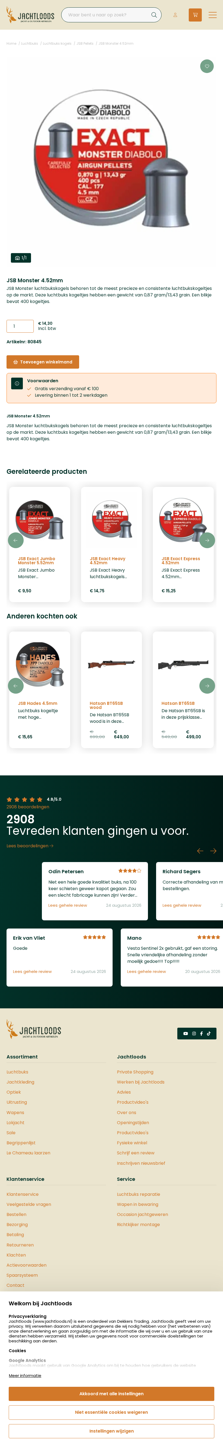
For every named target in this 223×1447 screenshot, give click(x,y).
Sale (11, 1132)
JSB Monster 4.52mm (116, 43)
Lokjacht (15, 1122)
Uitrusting (17, 1102)
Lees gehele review (67, 905)
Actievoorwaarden (27, 1265)
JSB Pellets (85, 43)
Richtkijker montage (138, 1224)
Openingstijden (133, 1122)
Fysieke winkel (132, 1142)
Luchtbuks (29, 43)
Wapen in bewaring (137, 1204)
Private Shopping (135, 1072)
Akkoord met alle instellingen (111, 1394)
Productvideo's (132, 1102)
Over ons (126, 1112)
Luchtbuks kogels (57, 43)
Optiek (14, 1092)
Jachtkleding (20, 1082)
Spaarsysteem (22, 1275)
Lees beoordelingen (28, 846)
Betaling (15, 1234)
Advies (124, 1092)
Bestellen (16, 1214)
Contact (15, 1285)
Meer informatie (25, 1375)
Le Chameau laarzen (28, 1152)
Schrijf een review (135, 1152)
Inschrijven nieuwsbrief (141, 1163)
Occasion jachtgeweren (142, 1214)
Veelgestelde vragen (29, 1204)
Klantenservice (23, 1194)
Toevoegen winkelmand (46, 362)
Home (11, 43)
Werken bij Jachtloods (141, 1082)
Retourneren (20, 1245)
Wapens (15, 1112)
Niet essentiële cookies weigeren (111, 1412)
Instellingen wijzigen (111, 1431)
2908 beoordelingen (28, 807)
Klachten (16, 1255)
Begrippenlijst (21, 1142)
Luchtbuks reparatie (138, 1194)
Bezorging (17, 1224)
